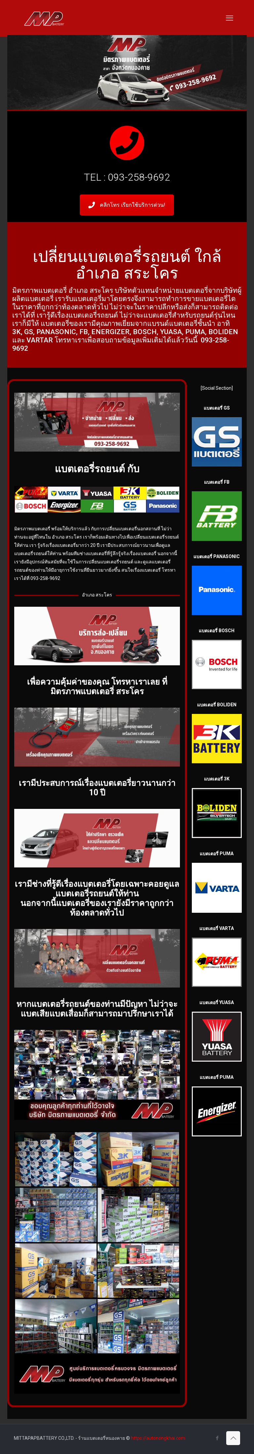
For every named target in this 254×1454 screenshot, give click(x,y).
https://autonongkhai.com (158, 1438)
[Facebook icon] (217, 1438)
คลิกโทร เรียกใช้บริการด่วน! (132, 205)
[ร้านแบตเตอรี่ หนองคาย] (44, 18)
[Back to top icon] (233, 1438)
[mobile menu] (229, 18)
